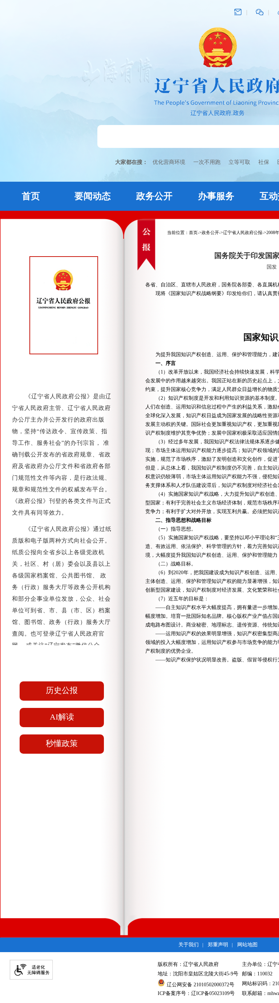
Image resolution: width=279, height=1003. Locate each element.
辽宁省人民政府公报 (242, 232)
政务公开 (154, 196)
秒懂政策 (62, 743)
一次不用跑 (207, 162)
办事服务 (216, 196)
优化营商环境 (169, 162)
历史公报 (62, 690)
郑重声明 (218, 944)
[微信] (260, 12)
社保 (263, 162)
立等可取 (239, 162)
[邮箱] (238, 12)
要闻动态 (92, 196)
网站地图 (247, 944)
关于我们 (188, 944)
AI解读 (62, 716)
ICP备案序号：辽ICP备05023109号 (196, 993)
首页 (31, 196)
